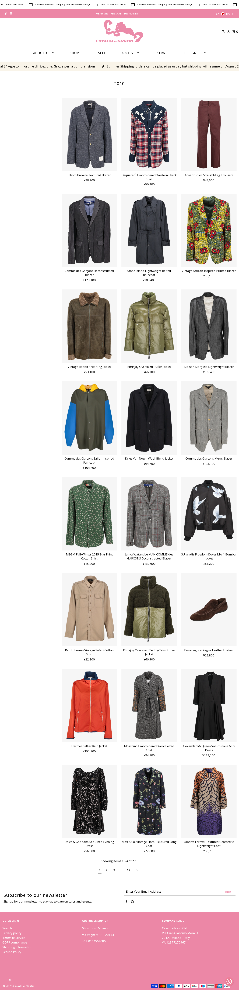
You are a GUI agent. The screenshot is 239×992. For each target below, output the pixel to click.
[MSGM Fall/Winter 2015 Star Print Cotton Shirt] (89, 513)
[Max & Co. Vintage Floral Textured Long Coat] (149, 801)
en (217, 14)
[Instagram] (10, 13)
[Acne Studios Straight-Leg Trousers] (208, 134)
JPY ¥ (229, 14)
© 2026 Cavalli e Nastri (18, 986)
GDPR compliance (14, 942)
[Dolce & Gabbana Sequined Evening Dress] (89, 801)
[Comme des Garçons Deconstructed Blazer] (89, 230)
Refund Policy (11, 952)
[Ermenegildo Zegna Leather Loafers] (208, 609)
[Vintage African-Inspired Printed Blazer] (208, 230)
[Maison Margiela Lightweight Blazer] (208, 326)
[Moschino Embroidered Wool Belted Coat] (149, 705)
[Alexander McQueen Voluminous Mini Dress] (208, 705)
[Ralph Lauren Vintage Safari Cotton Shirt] (89, 609)
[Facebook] (5, 13)
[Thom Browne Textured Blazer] (89, 134)
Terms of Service (13, 938)
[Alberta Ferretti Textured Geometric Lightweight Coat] (208, 801)
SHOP (74, 53)
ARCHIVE (128, 53)
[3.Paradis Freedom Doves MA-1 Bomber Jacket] (208, 513)
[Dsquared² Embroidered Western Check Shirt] (149, 134)
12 (128, 870)
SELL (102, 53)
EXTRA (160, 53)
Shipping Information (17, 947)
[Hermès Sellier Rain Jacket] (89, 705)
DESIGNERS (193, 53)
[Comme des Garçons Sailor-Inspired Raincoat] (89, 418)
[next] (137, 870)
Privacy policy (12, 933)
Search (7, 928)
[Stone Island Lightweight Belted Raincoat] (149, 230)
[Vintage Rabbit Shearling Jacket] (89, 326)
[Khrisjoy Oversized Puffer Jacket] (149, 326)
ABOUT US (42, 53)
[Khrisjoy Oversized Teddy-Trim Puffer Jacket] (149, 609)
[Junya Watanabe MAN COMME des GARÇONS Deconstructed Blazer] (149, 513)
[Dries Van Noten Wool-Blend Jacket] (149, 418)
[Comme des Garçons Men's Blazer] (208, 418)
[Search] (223, 31)
